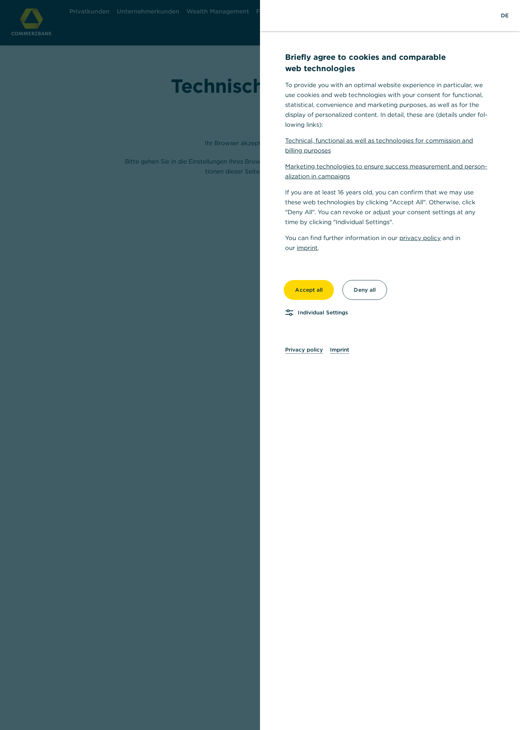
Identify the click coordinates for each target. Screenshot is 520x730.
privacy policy (420, 238)
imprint (307, 248)
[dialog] (260, 365)
